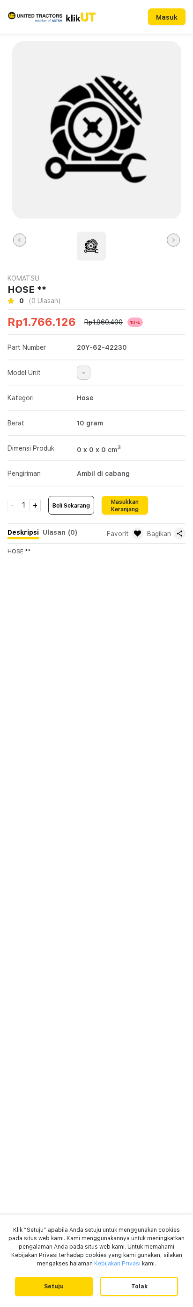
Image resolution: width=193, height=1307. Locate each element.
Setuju (54, 1286)
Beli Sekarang (71, 505)
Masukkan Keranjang (125, 506)
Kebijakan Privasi (117, 1263)
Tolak (139, 1286)
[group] (91, 246)
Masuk (167, 17)
